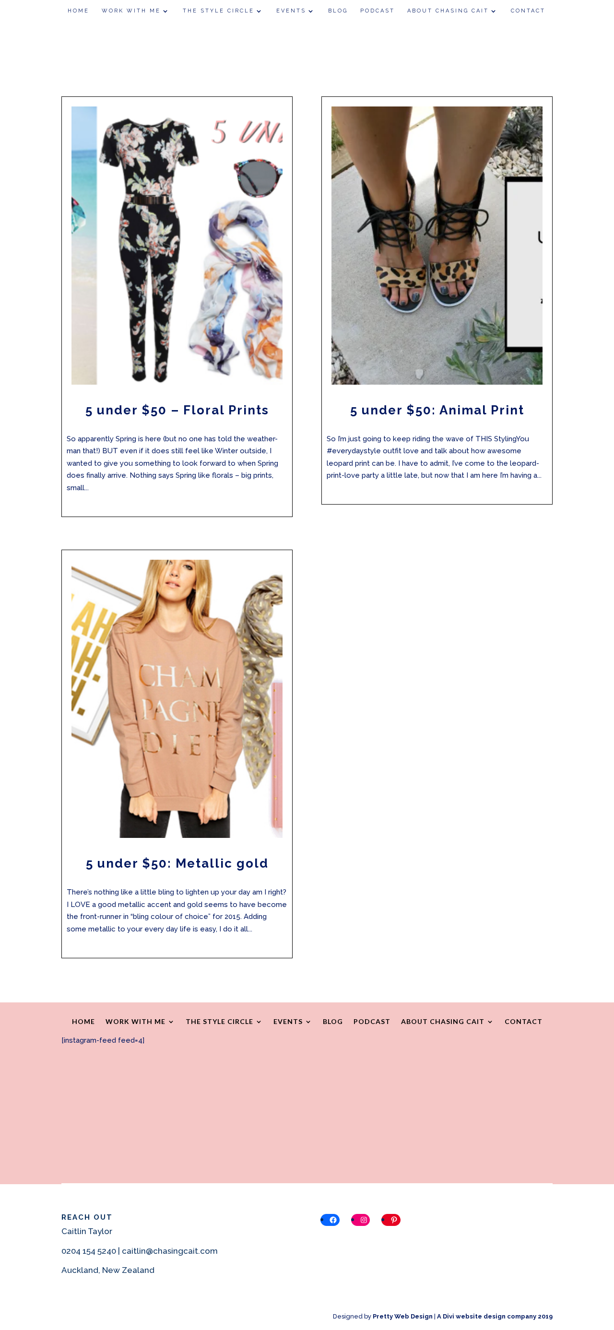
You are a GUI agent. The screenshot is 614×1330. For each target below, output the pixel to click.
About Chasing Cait (448, 11)
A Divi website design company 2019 (495, 1316)
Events (291, 11)
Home (78, 11)
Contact (528, 11)
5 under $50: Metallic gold (177, 863)
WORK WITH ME (131, 11)
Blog (338, 11)
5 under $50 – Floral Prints (177, 410)
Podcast (377, 11)
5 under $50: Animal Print (437, 410)
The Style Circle (218, 11)
